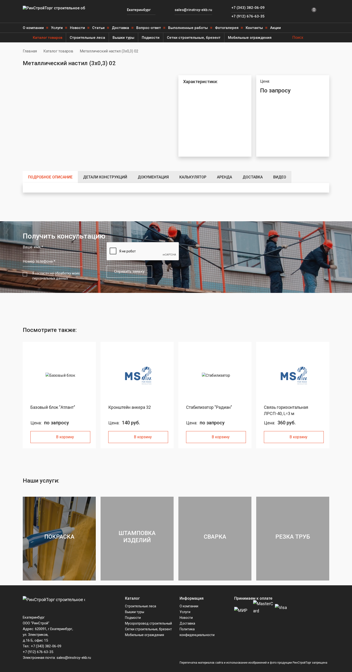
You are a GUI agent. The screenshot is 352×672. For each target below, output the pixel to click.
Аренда (224, 177)
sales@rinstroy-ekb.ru (193, 10)
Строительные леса (87, 37)
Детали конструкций (105, 177)
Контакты (254, 28)
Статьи (98, 28)
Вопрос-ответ (148, 28)
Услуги (57, 28)
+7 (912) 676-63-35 (248, 16)
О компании (33, 28)
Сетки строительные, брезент (194, 37)
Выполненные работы (188, 28)
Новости (77, 28)
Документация (153, 177)
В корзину (65, 437)
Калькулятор (192, 177)
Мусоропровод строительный (148, 623)
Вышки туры (123, 37)
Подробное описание (50, 177)
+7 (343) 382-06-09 (248, 8)
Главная (30, 51)
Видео (279, 177)
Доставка (120, 28)
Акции (275, 28)
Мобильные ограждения (250, 37)
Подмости (150, 37)
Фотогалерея (226, 28)
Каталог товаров (47, 37)
